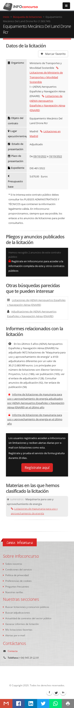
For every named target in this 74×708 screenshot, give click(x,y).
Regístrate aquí (37, 467)
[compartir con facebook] (18, 703)
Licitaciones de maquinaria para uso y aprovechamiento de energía (34, 511)
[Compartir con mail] (6, 703)
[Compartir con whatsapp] (55, 703)
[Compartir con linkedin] (31, 703)
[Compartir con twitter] (43, 703)
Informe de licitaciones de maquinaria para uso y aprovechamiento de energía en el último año (34, 419)
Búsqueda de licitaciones (27, 17)
